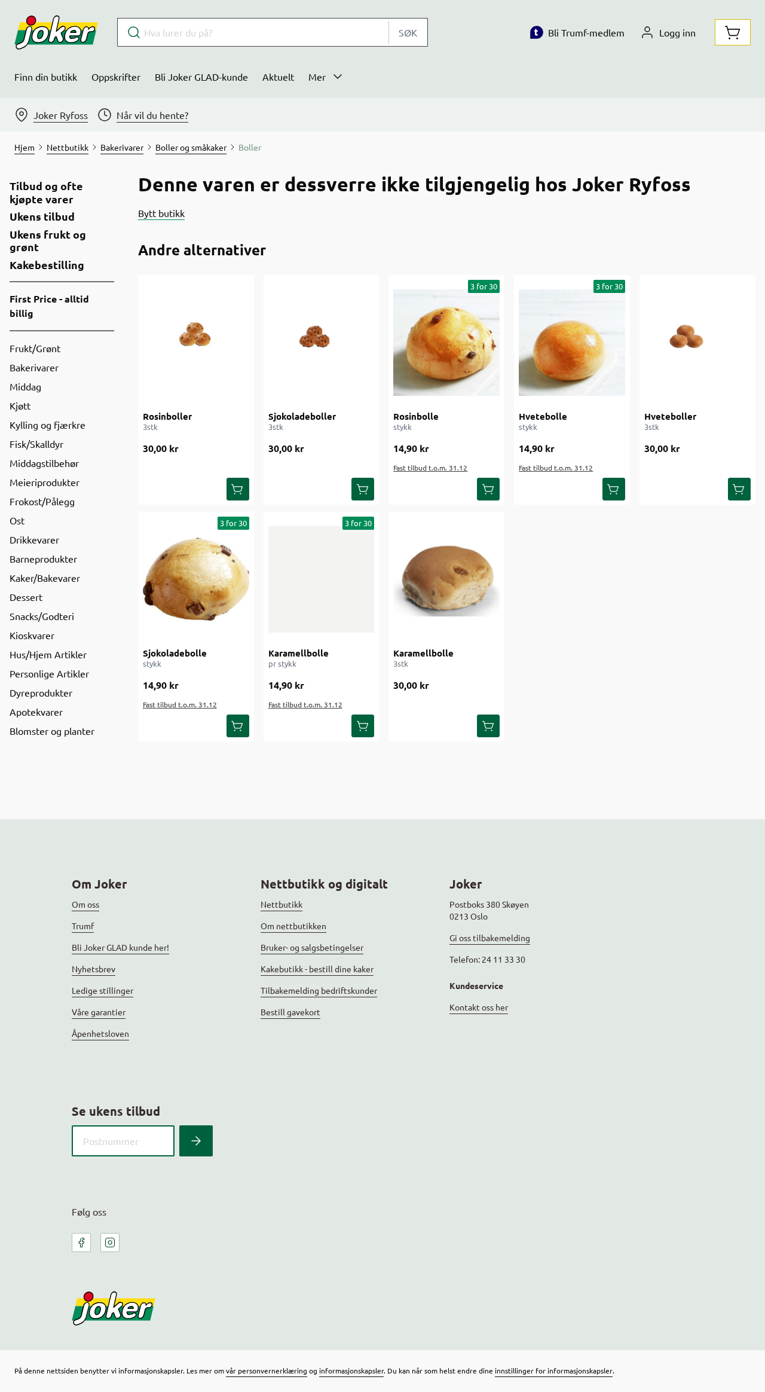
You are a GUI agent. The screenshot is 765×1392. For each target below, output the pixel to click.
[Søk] (196, 1140)
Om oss (85, 904)
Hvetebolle (543, 416)
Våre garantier (99, 1011)
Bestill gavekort (290, 1011)
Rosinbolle (416, 416)
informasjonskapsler (351, 1370)
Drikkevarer (34, 539)
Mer (317, 77)
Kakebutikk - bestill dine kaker (317, 968)
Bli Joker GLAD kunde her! (120, 947)
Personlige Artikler (49, 673)
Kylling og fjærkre (47, 425)
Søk (408, 32)
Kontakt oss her (478, 1007)
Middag (25, 386)
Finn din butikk (45, 77)
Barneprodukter (43, 558)
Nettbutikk (281, 904)
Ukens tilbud (42, 216)
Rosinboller (167, 416)
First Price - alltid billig (49, 305)
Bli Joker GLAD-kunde (201, 77)
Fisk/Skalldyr (36, 444)
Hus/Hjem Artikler (48, 654)
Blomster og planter (52, 731)
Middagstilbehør (44, 463)
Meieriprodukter (44, 482)
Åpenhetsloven (100, 1033)
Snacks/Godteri (42, 616)
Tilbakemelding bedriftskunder (319, 990)
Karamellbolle (298, 653)
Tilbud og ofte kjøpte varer (46, 192)
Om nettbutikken (293, 925)
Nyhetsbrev (93, 968)
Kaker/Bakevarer (45, 578)
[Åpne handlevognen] (733, 32)
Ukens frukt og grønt (48, 241)
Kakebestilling (47, 264)
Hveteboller (670, 416)
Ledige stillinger (102, 990)
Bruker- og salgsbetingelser (312, 947)
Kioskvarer (32, 635)
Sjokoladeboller (302, 416)
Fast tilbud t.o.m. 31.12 (430, 467)
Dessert (26, 597)
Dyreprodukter (41, 692)
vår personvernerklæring (266, 1370)
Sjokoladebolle (175, 653)
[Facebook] (81, 1242)
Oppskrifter (115, 77)
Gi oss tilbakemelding (489, 937)
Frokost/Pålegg (42, 501)
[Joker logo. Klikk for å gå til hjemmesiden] (56, 32)
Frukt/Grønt (35, 348)
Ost (17, 520)
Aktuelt (278, 77)
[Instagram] (110, 1242)
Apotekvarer (36, 712)
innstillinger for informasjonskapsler (554, 1370)
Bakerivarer (34, 367)
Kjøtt (20, 405)
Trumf (83, 925)
